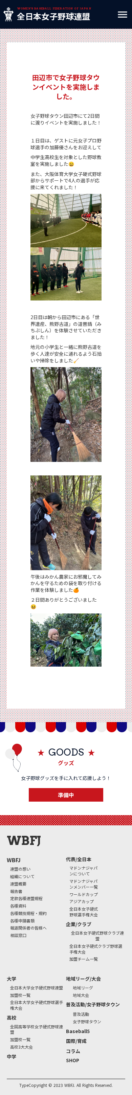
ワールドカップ (83, 894)
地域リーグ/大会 (83, 979)
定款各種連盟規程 (26, 898)
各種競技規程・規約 (28, 913)
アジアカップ (81, 901)
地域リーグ (83, 987)
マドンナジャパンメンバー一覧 (83, 884)
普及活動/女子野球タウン (93, 1004)
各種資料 (18, 906)
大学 (11, 979)
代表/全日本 (78, 859)
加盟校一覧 (20, 995)
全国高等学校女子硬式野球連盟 (36, 1029)
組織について (22, 876)
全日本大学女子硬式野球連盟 (36, 987)
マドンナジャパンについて (83, 870)
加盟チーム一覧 (83, 959)
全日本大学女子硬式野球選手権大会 (36, 1005)
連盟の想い (20, 869)
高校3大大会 (21, 1047)
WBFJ (14, 860)
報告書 (16, 891)
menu (122, 14)
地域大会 (81, 995)
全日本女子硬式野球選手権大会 (83, 911)
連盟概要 (18, 884)
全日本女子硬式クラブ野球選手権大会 (95, 949)
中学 (11, 1056)
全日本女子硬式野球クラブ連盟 (97, 935)
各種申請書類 (22, 920)
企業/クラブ (78, 924)
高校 (11, 1017)
